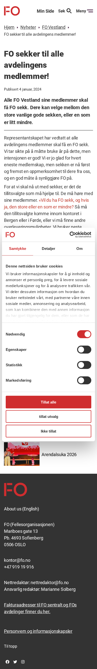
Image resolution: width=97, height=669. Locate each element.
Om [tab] (79, 248)
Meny (81, 11)
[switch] (84, 349)
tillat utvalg (48, 416)
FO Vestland (53, 27)
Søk (61, 11)
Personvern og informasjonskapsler (38, 631)
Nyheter (28, 27)
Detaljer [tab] (48, 248)
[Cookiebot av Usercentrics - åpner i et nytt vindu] (69, 235)
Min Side (45, 11)
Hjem (9, 27)
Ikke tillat (48, 431)
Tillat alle (48, 402)
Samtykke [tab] (17, 248)
